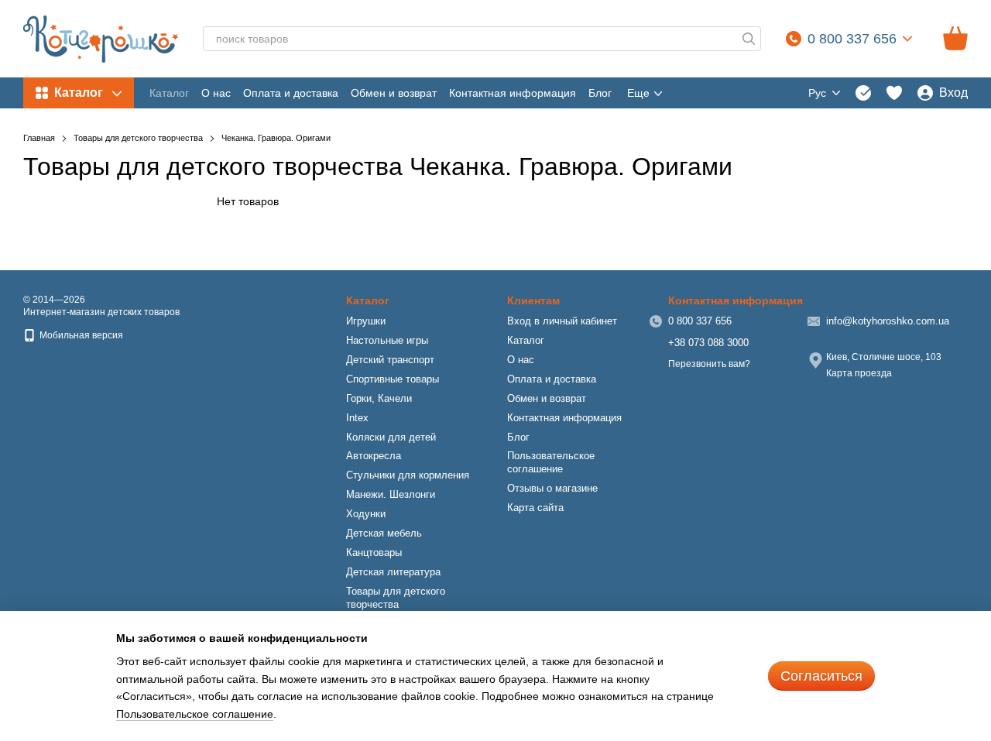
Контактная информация (512, 93)
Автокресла (373, 455)
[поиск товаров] (748, 38)
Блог (600, 93)
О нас (216, 93)
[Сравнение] (863, 93)
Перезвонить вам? (709, 363)
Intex (357, 418)
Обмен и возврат (394, 93)
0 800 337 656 (852, 39)
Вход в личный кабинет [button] (562, 321)
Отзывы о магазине (552, 488)
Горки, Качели (379, 398)
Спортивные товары (392, 379)
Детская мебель (384, 533)
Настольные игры (387, 340)
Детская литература (393, 572)
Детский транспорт (390, 359)
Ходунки (366, 514)
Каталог (169, 93)
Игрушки (366, 321)
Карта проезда (859, 373)
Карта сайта (535, 507)
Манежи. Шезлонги (390, 494)
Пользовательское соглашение (551, 462)
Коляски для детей (391, 437)
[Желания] (894, 93)
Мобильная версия (80, 335)
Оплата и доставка (290, 93)
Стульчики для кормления (407, 475)
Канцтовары (374, 552)
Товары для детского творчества (395, 597)
